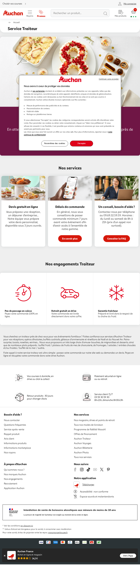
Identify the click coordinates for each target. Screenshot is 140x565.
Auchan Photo (81, 452)
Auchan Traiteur (82, 438)
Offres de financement (85, 434)
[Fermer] (4, 555)
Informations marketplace (17, 447)
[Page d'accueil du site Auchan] (13, 13)
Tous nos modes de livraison (88, 424)
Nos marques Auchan (15, 474)
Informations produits (15, 443)
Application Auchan (14, 488)
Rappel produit (11, 434)
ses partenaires (39, 91)
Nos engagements (13, 479)
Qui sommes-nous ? (14, 469)
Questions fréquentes (15, 424)
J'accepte (81, 143)
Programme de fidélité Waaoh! (90, 429)
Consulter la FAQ (116, 238)
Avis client (9, 438)
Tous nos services (83, 457)
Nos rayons (10, 452)
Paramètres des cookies (54, 143)
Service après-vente (14, 429)
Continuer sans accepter (109, 79)
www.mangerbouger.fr (58, 532)
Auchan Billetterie (83, 447)
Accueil (16, 22)
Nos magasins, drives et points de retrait (94, 420)
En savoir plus (70, 238)
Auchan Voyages (82, 443)
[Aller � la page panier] (133, 13)
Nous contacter (12, 420)
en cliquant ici (27, 526)
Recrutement (10, 483)
